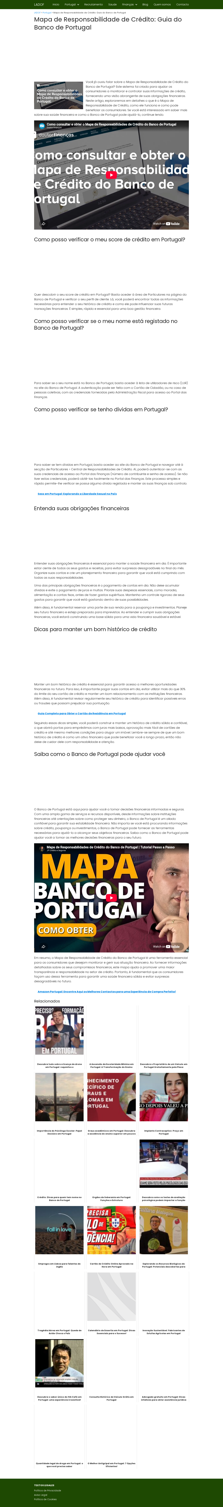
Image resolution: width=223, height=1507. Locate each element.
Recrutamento (93, 4)
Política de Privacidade (47, 1490)
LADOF (39, 4)
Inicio (56, 4)
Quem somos (162, 4)
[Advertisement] (111, 55)
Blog (145, 4)
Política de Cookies (45, 1499)
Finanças (128, 4)
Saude (112, 4)
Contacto (182, 4)
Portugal (70, 4)
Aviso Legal (40, 1495)
